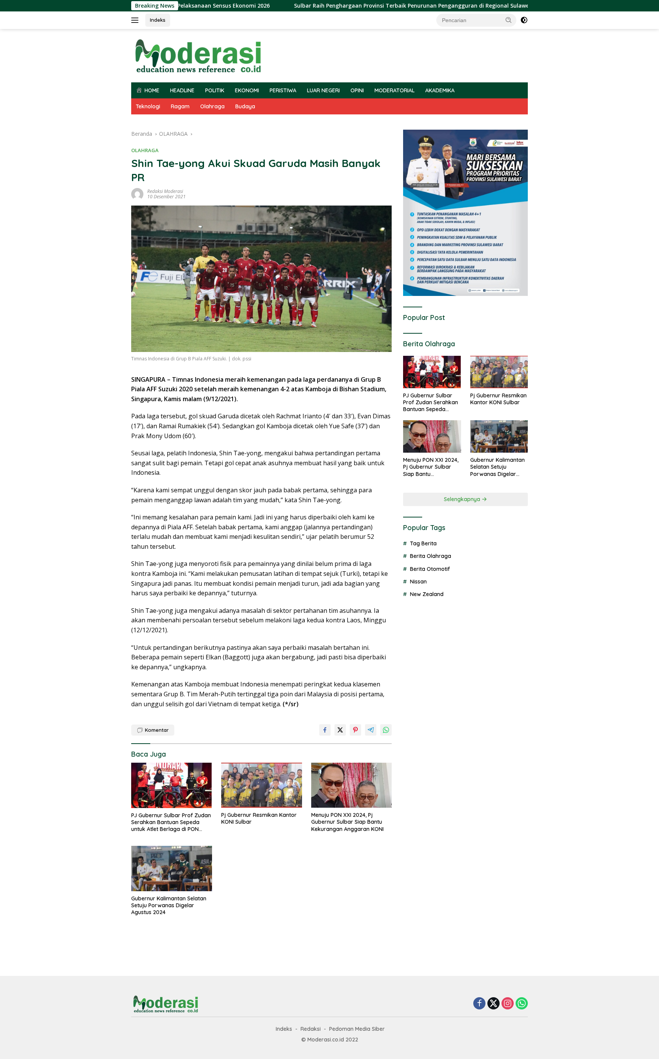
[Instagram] (507, 1004)
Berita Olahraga (430, 556)
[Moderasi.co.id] (198, 55)
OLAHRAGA (145, 150)
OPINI (357, 90)
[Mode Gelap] (524, 20)
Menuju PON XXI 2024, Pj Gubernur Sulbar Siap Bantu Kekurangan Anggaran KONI (347, 822)
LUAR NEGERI (323, 90)
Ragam (180, 106)
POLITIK (214, 90)
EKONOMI (247, 90)
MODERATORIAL (395, 90)
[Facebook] (479, 1004)
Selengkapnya (463, 499)
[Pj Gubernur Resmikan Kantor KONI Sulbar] (261, 785)
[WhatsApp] (522, 1004)
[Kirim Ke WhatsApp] (386, 730)
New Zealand (427, 594)
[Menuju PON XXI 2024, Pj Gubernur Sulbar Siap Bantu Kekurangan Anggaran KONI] (351, 785)
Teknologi (148, 106)
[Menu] (136, 20)
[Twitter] (493, 1004)
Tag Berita (423, 543)
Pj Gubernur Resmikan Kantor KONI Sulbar (259, 818)
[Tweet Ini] (340, 730)
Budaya (245, 106)
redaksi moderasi (165, 191)
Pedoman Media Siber (357, 1028)
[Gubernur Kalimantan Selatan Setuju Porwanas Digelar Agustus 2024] (171, 868)
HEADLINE (182, 90)
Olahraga (212, 106)
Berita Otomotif (430, 569)
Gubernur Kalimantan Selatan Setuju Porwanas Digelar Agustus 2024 (168, 905)
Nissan (418, 581)
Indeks (158, 20)
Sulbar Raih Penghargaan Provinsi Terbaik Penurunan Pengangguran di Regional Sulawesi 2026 (378, 5)
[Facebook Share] (325, 730)
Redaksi (311, 1028)
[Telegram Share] (370, 730)
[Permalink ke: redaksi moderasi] (137, 193)
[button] (508, 20)
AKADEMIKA (440, 90)
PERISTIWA (283, 90)
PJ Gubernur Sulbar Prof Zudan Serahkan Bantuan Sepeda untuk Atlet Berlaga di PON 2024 (171, 822)
